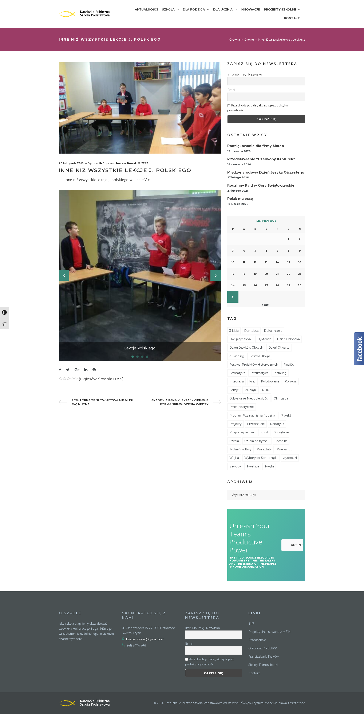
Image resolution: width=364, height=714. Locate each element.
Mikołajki (250, 390)
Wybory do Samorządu (261, 458)
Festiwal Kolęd (259, 356)
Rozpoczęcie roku (242, 432)
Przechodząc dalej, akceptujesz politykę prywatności (257, 108)
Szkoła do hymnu (256, 441)
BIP (251, 623)
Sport (264, 432)
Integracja (236, 381)
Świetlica (252, 466)
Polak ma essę (240, 199)
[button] (292, 545)
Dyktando (264, 339)
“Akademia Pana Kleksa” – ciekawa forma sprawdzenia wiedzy (179, 402)
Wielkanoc (284, 449)
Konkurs (291, 381)
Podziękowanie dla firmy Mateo (255, 146)
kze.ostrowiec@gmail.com (145, 639)
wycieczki (290, 458)
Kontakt (254, 673)
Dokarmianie (273, 331)
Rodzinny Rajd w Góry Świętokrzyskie (260, 185)
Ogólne (249, 39)
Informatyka (259, 373)
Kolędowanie (270, 381)
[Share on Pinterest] (94, 370)
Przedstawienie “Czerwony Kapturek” (261, 159)
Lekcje (234, 390)
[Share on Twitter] (68, 370)
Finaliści (289, 364)
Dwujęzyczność (240, 339)
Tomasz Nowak (126, 163)
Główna (234, 39)
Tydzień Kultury (240, 449)
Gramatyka (237, 373)
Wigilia (234, 458)
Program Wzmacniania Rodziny (252, 415)
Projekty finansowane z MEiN (269, 632)
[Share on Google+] (77, 370)
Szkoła (234, 441)
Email (231, 90)
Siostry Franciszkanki (263, 665)
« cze (265, 304)
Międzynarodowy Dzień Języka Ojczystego (265, 172)
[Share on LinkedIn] (85, 370)
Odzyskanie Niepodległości (248, 398)
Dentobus (251, 331)
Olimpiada (281, 398)
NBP (265, 390)
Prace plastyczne (241, 407)
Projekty (235, 424)
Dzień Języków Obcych (246, 347)
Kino (252, 381)
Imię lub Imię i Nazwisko (244, 74)
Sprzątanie (281, 432)
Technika (281, 441)
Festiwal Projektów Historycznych (253, 364)
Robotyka (277, 424)
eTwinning (236, 356)
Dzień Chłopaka (288, 339)
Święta (269, 466)
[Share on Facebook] (60, 370)
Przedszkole (256, 424)
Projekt (286, 415)
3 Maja (234, 331)
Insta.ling (280, 373)
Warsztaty (264, 449)
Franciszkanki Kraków (263, 656)
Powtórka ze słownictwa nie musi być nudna (102, 402)
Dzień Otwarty (278, 347)
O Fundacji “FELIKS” (262, 648)
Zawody (235, 466)
